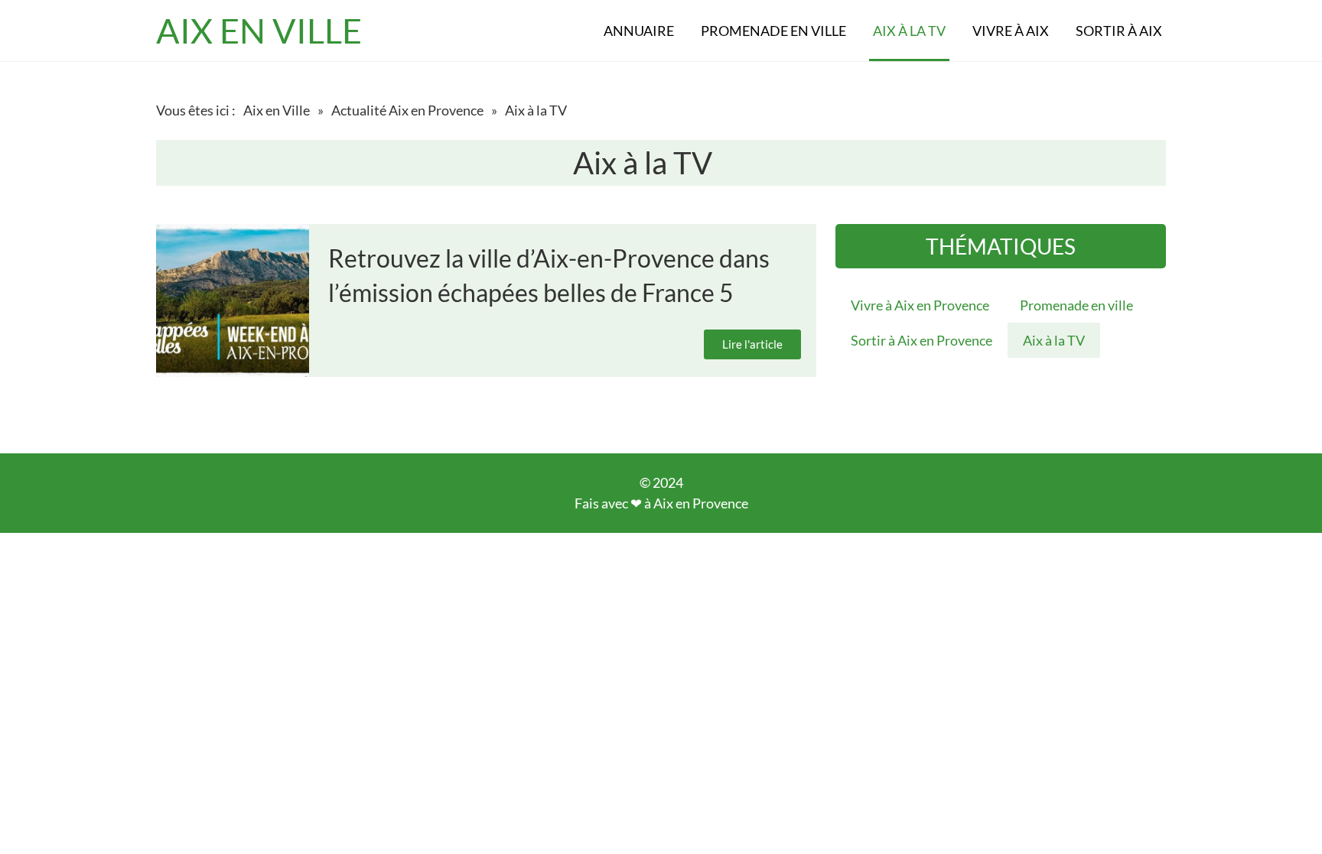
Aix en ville (259, 30)
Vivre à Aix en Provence (920, 305)
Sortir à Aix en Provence (921, 340)
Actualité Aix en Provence (407, 110)
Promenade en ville (773, 30)
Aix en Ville (276, 110)
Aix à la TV (909, 30)
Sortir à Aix (1119, 30)
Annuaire (639, 30)
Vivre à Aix (1010, 30)
